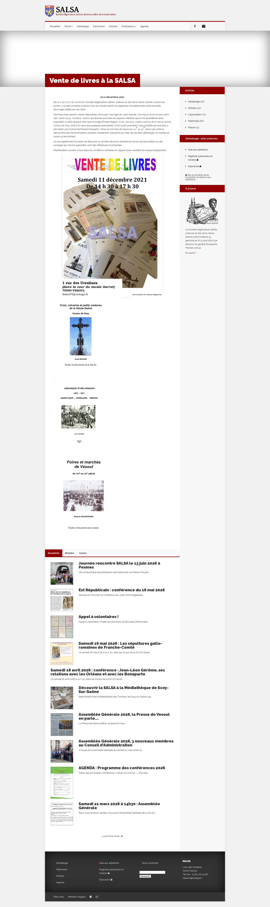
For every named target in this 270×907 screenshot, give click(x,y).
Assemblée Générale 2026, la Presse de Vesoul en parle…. (124, 716)
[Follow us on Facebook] (195, 26)
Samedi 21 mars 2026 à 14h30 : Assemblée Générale (119, 806)
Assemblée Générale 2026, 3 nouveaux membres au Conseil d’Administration (126, 743)
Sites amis (58, 896)
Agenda (144, 26)
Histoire (113, 26)
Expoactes (194, 166)
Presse (191, 127)
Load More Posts (111, 836)
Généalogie (83, 26)
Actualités (55, 26)
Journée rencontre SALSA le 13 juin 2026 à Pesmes (119, 565)
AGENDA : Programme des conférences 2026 (122, 768)
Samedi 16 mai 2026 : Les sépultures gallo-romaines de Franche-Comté (120, 645)
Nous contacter (150, 863)
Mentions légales (77, 896)
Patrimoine (99, 26)
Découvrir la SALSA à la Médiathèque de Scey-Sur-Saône (124, 689)
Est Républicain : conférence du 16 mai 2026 (122, 590)
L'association (194, 114)
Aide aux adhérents (198, 149)
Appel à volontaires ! (99, 616)
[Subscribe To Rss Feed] (203, 26)
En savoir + (190, 253)
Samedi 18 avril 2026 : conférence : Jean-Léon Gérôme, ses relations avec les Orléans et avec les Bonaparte (108, 672)
